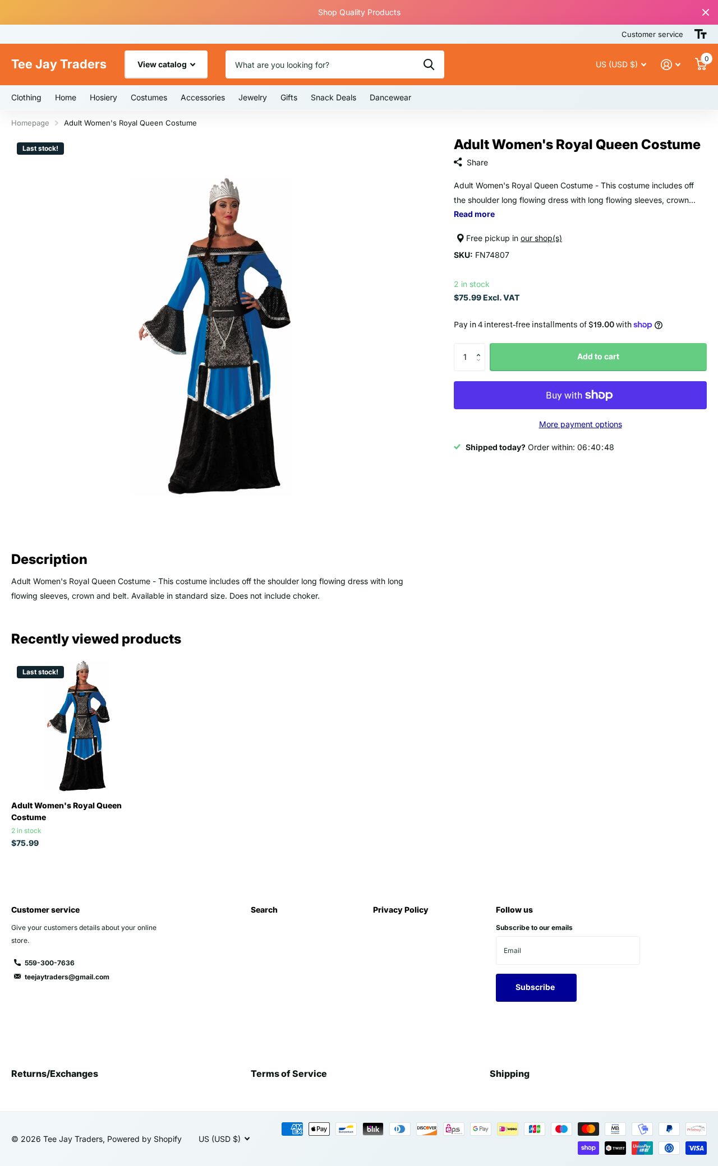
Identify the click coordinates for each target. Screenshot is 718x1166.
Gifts (288, 97)
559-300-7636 (50, 963)
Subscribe (536, 987)
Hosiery (103, 97)
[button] (481, 347)
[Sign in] (670, 64)
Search (264, 909)
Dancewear (390, 97)
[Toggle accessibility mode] (700, 34)
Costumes (149, 97)
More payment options (580, 424)
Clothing (26, 97)
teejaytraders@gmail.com (67, 977)
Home (65, 97)
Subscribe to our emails (534, 927)
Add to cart (598, 356)
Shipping (510, 1073)
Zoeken (428, 64)
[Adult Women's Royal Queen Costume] (77, 726)
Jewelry (252, 97)
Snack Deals (333, 97)
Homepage (30, 122)
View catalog (162, 64)
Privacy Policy (401, 909)
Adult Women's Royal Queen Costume (66, 811)
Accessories (203, 97)
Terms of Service (289, 1073)
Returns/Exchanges (54, 1073)
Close (705, 12)
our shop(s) (541, 238)
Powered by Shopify (144, 1139)
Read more (474, 214)
